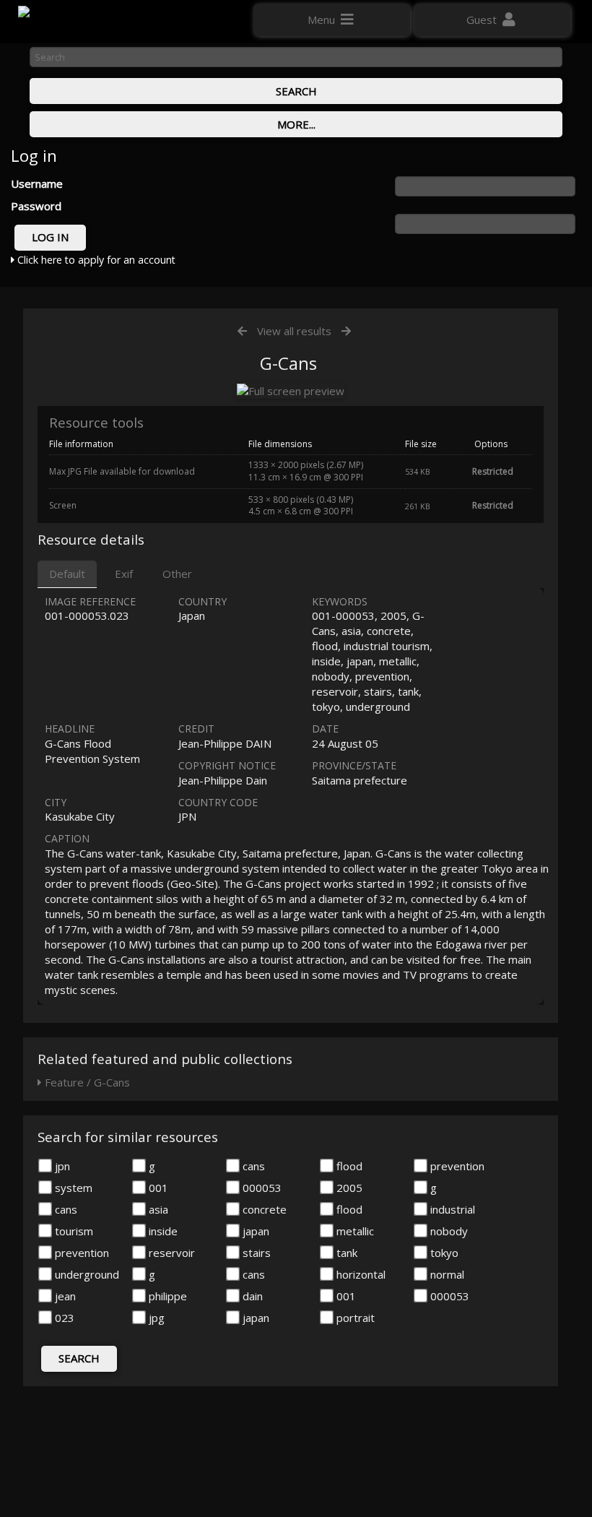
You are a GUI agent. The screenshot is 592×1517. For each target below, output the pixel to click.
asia (157, 1209)
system (72, 1187)
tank (345, 1252)
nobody (447, 1231)
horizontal (360, 1274)
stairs (255, 1252)
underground (85, 1274)
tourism (72, 1231)
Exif (124, 573)
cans (252, 1166)
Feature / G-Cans (86, 1082)
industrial (451, 1209)
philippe (166, 1296)
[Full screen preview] (290, 391)
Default (67, 573)
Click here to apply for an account (94, 260)
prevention (455, 1166)
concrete (263, 1209)
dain (251, 1296)
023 (63, 1317)
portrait (354, 1317)
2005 (348, 1187)
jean (64, 1296)
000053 (261, 1187)
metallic (354, 1231)
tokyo (442, 1252)
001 (157, 1187)
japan (254, 1231)
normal (445, 1274)
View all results (294, 331)
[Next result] (346, 331)
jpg (155, 1317)
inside (162, 1231)
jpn (61, 1166)
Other (177, 573)
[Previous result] (242, 331)
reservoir (170, 1252)
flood (348, 1166)
